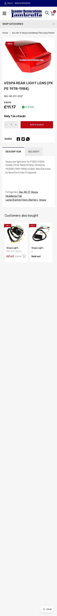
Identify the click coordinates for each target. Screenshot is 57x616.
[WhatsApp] (28, 139)
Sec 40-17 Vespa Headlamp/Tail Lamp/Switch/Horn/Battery (22, 196)
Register (26, 3)
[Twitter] (23, 139)
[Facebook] (18, 139)
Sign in (18, 3)
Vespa (42, 199)
